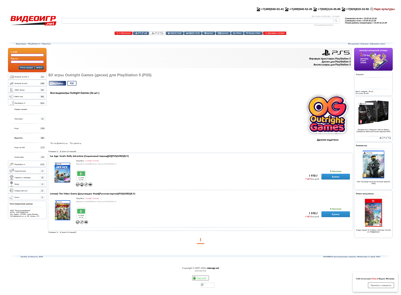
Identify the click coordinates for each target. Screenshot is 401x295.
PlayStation (57, 83)
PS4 (141, 33)
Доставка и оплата (274, 33)
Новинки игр (361, 145)
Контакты (123, 33)
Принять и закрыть (381, 285)
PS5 (157, 33)
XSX (193, 33)
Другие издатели (328, 139)
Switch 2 (223, 33)
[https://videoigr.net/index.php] (33, 21)
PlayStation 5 (34, 44)
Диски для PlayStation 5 (336, 61)
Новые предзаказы (365, 193)
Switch (208, 33)
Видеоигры (21, 44)
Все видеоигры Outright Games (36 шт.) (74, 92)
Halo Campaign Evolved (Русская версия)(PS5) (373, 182)
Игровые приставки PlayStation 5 (330, 58)
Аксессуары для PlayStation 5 (332, 64)
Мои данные (353, 44)
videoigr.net (213, 268)
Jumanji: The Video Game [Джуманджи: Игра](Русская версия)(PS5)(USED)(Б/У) (92, 193)
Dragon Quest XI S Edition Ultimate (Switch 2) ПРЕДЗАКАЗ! (373, 231)
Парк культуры (384, 9)
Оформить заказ (377, 44)
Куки (374, 278)
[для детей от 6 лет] (81, 175)
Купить (335, 176)
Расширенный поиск (323, 25)
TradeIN (237, 33)
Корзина (364, 44)
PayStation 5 (385, 138)
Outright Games (92, 160)
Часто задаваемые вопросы (253, 33)
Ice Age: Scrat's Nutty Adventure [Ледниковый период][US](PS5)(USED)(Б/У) (89, 156)
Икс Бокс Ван (175, 33)
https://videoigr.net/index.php (33, 21)
